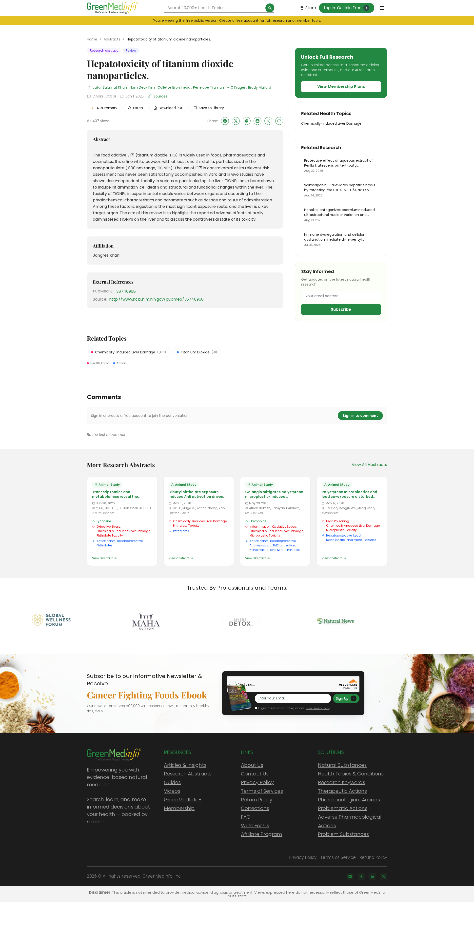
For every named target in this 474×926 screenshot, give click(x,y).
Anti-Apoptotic (261, 545)
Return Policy (256, 799)
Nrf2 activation (284, 545)
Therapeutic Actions (342, 791)
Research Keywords (341, 782)
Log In (329, 8)
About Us (252, 765)
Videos (172, 791)
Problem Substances (343, 834)
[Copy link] (268, 121)
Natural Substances (342, 765)
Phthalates (105, 545)
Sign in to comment (360, 415)
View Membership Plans (341, 86)
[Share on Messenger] (247, 121)
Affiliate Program (261, 834)
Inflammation (260, 526)
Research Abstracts (188, 773)
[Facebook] (361, 876)
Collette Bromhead (174, 87)
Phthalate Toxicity (110, 535)
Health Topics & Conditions (351, 773)
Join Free (352, 8)
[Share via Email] (279, 121)
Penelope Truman (208, 87)
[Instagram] (350, 876)
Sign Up (342, 698)
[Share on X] (236, 121)
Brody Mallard (259, 87)
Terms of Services (262, 791)
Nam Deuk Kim (142, 87)
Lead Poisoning (337, 521)
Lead (357, 535)
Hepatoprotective (130, 541)
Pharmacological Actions (349, 799)
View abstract (102, 558)
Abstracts (112, 39)
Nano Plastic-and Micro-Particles (275, 550)
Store (310, 8)
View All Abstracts (369, 464)
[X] (383, 876)
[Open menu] (382, 8)
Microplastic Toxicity (265, 535)
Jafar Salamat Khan (110, 87)
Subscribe (341, 309)
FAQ (245, 816)
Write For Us (255, 825)
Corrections (255, 808)
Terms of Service (338, 857)
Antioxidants (106, 541)
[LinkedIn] (372, 876)
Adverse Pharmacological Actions (349, 821)
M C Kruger (236, 87)
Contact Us (255, 773)
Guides (172, 782)
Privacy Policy (257, 782)
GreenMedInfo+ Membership (182, 804)
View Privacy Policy (318, 708)
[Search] (269, 7)
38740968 (126, 291)
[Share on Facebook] (225, 121)
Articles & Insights (185, 765)
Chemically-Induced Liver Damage (123, 531)
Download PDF (171, 107)
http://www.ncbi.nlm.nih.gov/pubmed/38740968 (156, 299)
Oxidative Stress (108, 526)
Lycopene (104, 521)
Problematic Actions (342, 808)
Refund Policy (373, 857)
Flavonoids (258, 521)
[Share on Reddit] (257, 121)
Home (92, 39)
